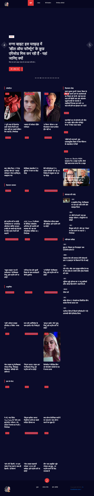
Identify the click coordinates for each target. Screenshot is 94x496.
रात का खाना (28, 292)
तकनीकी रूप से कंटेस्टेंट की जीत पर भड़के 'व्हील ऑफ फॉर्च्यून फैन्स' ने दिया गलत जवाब (75, 122)
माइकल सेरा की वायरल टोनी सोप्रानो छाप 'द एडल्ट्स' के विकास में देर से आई (75, 259)
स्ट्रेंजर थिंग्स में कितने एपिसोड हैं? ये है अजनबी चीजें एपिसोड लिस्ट (75, 312)
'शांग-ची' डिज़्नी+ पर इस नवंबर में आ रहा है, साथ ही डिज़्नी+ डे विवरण (12, 466)
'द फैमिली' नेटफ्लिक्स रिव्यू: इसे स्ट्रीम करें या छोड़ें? (51, 272)
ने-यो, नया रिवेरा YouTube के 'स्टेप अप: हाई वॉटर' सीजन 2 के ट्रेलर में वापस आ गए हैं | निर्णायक (12, 422)
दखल (38, 3)
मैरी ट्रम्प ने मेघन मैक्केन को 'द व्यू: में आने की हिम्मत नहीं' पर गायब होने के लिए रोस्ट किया (75, 180)
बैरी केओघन (48, 3)
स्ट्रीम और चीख (9, 292)
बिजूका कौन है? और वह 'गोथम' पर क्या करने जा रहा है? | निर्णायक (79, 230)
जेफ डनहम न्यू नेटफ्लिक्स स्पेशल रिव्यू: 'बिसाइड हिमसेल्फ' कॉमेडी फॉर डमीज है (12, 368)
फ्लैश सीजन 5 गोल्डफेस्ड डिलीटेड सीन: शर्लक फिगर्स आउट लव (76, 301)
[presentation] (4, 45)
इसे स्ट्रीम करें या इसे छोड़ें (51, 190)
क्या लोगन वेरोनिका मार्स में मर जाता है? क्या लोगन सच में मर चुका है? (52, 420)
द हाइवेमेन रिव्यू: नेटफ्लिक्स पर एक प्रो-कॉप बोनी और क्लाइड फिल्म (79, 204)
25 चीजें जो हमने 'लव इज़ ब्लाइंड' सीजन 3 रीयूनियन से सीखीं (78, 217)
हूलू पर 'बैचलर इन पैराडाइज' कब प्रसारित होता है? (73, 248)
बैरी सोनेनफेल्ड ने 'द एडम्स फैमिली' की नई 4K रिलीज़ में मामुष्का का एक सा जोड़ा (52, 172)
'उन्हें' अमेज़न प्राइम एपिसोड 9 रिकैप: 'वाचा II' (11, 325)
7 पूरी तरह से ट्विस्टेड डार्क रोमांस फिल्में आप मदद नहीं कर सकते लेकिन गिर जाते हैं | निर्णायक (12, 128)
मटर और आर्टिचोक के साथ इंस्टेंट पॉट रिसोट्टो (32, 324)
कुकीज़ (27, 239)
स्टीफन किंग (45, 487)
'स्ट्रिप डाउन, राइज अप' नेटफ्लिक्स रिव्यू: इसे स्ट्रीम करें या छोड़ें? (32, 366)
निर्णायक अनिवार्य (60, 3)
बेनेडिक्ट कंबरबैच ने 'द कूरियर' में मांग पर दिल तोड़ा (31, 170)
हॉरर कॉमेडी (55, 487)
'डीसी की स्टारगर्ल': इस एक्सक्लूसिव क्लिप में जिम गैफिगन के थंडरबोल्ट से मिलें (75, 141)
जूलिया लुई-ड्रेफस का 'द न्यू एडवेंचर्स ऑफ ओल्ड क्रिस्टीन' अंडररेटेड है (75, 282)
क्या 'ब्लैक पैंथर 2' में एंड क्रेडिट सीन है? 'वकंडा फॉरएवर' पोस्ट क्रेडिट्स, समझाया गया (12, 172)
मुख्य (31, 3)
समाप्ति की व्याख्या (29, 93)
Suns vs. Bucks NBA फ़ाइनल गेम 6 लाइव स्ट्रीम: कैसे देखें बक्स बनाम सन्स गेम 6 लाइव (75, 160)
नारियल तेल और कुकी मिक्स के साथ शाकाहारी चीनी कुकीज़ (31, 272)
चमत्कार (8, 137)
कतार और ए (48, 137)
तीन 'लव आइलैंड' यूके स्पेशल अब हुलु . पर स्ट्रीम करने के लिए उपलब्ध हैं (51, 467)
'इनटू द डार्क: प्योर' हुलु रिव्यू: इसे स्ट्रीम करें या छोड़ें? (51, 325)
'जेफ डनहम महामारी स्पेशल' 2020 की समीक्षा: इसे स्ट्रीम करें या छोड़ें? (32, 467)
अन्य (7, 93)
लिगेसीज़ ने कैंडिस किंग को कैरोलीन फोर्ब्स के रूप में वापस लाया (52, 366)
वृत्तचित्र (8, 190)
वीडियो (66, 113)
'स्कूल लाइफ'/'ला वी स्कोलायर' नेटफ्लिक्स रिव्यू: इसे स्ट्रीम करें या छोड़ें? (11, 273)
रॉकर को (66, 292)
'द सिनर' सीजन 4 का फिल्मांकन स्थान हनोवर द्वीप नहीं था (51, 126)
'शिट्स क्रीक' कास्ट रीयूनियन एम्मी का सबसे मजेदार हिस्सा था (31, 420)
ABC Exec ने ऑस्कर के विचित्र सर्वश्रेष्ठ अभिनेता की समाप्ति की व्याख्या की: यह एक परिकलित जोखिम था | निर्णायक (31, 227)
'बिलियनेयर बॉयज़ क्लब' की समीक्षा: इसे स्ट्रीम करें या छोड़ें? (52, 223)
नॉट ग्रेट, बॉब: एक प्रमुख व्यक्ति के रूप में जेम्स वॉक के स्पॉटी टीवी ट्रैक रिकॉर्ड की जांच (76, 270)
